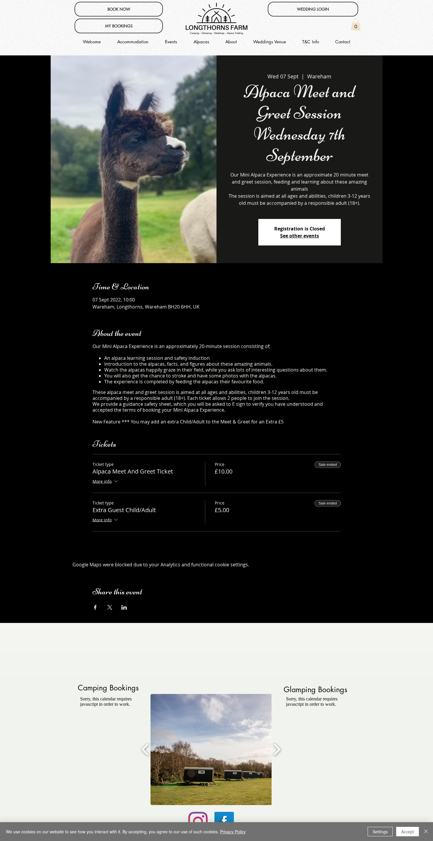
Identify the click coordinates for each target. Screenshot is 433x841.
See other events (299, 235)
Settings (380, 832)
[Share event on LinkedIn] (124, 607)
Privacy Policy (233, 832)
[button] (356, 25)
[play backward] (145, 749)
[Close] (425, 831)
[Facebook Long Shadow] (224, 821)
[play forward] (276, 749)
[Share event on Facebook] (95, 607)
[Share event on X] (110, 607)
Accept (407, 832)
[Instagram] (198, 821)
